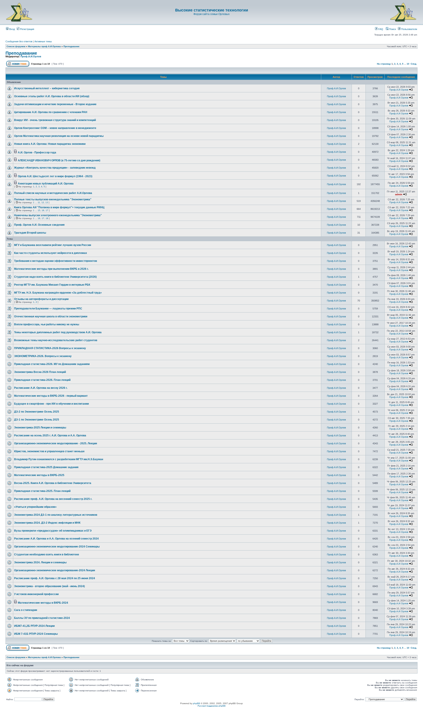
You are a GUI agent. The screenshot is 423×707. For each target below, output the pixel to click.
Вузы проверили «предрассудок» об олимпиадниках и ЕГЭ (53, 530)
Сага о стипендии (25, 610)
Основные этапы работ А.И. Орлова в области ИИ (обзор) (51, 96)
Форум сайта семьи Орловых (211, 14)
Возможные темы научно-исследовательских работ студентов (55, 340)
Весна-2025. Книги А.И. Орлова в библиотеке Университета (52, 483)
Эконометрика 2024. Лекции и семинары (40, 562)
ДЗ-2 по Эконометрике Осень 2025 (36, 411)
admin (398, 194)
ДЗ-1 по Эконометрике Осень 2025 (36, 419)
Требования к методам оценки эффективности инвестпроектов (55, 260)
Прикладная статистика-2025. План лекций (42, 491)
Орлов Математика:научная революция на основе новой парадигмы (59, 136)
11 (39, 202)
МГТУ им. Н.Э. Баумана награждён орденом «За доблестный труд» (58, 292)
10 (408, 64)
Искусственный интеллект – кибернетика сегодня (47, 88)
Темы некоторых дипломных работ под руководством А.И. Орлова (58, 332)
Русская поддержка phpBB (212, 706)
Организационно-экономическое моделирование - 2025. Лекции (55, 443)
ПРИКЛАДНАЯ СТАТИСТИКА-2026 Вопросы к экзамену (50, 348)
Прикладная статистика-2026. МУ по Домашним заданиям (52, 364)
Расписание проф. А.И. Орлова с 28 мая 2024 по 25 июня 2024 (54, 578)
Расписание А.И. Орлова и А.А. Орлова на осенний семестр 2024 (56, 538)
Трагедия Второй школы (30, 232)
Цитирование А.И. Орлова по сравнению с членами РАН (50, 112)
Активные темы (43, 41)
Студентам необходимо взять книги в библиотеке (46, 554)
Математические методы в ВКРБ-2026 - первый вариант (51, 395)
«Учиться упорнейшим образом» (35, 506)
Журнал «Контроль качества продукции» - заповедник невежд (55, 167)
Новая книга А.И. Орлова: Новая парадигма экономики (49, 143)
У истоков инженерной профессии (36, 594)
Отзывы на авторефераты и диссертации (41, 299)
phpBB (196, 703)
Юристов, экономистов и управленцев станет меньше (49, 451)
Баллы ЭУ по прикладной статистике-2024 (42, 618)
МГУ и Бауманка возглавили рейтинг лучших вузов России (52, 245)
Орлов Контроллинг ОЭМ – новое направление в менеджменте (55, 128)
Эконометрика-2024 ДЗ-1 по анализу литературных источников (55, 514)
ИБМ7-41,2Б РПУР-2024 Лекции (34, 625)
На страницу (384, 64)
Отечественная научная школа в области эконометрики (50, 316)
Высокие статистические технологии (211, 10)
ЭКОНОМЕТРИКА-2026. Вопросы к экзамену (43, 356)
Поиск (392, 29)
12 (42, 202)
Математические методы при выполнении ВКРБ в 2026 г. (51, 268)
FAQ (380, 29)
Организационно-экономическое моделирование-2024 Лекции (54, 570)
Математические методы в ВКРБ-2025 (39, 475)
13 (46, 202)
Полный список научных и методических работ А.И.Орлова (53, 193)
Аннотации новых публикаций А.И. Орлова (46, 183)
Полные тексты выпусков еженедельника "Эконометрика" (52, 199)
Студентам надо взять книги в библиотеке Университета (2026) (55, 276)
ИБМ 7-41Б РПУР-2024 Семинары (36, 633)
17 (47, 210)
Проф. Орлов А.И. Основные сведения (39, 224)
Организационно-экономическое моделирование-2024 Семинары (57, 546)
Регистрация (26, 29)
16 (43, 210)
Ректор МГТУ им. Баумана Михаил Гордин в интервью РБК (52, 284)
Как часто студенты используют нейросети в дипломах (50, 253)
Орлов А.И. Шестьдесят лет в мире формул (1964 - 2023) (55, 176)
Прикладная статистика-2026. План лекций (42, 379)
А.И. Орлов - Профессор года (37, 152)
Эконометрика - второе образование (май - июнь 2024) (49, 586)
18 (47, 218)
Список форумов (16, 46)
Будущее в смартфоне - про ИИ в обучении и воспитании (51, 403)
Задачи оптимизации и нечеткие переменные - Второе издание (55, 104)
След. (414, 64)
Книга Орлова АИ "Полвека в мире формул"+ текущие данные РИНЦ (59, 207)
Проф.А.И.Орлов (30, 56)
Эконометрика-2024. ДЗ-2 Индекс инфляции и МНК (47, 522)
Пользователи (409, 29)
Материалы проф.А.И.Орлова (44, 46)
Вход (12, 29)
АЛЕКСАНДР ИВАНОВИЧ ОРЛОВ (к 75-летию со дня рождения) (59, 160)
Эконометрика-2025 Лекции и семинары (40, 427)
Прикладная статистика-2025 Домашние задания (46, 467)
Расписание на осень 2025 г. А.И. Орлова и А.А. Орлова (50, 435)
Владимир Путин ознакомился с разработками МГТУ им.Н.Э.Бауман (58, 459)
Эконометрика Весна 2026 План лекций (40, 372)
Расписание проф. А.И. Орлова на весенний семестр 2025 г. (53, 498)
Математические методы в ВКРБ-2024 (43, 602)
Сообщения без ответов (19, 41)
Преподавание (71, 46)
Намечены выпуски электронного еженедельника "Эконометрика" (58, 215)
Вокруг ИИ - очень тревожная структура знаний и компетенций (55, 120)
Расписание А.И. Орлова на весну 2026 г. (40, 387)
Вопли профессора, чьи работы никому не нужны (46, 324)
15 (39, 210)
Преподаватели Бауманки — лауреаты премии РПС (48, 308)
